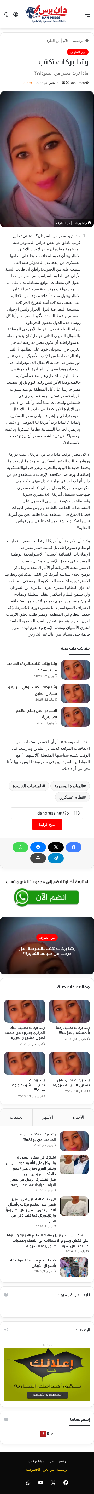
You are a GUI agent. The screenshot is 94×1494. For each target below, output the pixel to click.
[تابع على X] (67, 83)
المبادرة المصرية (69, 785)
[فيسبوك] (73, 847)
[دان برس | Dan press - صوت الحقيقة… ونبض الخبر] (47, 14)
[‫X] (56, 847)
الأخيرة (78, 1117)
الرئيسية (78, 40)
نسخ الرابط (47, 824)
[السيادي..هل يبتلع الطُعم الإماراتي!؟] (75, 717)
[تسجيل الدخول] (15, 16)
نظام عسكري (71, 797)
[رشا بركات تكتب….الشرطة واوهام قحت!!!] (24, 1063)
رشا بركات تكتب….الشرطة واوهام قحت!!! (26, 1085)
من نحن (48, 1469)
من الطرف (52, 40)
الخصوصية (33, 1469)
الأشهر (47, 1117)
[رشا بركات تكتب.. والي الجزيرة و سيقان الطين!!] (75, 693)
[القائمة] (87, 16)
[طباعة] (38, 858)
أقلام (66, 40)
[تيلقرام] (56, 858)
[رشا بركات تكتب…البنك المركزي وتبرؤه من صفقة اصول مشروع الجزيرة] (24, 1011)
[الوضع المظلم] (6, 16)
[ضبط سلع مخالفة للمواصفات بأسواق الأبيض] (74, 1267)
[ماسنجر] (38, 847)
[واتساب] (20, 847)
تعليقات (16, 1117)
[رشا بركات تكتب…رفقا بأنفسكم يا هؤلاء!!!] (69, 1011)
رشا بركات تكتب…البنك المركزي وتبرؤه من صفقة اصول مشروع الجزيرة (24, 1033)
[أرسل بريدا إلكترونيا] (63, 83)
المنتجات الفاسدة (27, 785)
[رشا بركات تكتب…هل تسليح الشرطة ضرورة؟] (69, 1063)
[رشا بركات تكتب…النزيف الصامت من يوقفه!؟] (75, 670)
